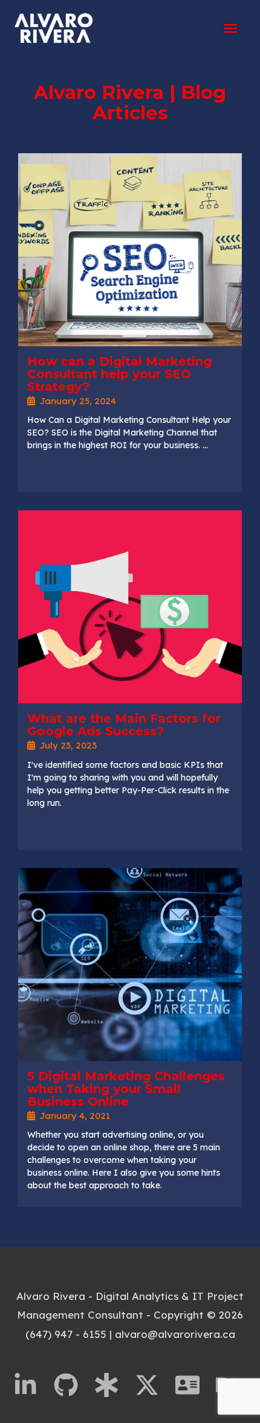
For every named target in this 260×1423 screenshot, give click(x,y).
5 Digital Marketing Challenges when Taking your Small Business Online (126, 1089)
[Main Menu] (230, 28)
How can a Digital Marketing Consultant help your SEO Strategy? (119, 374)
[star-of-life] (113, 1385)
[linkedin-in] (32, 1385)
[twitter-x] (153, 1385)
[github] (72, 1385)
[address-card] (194, 1385)
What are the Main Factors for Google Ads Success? (124, 724)
